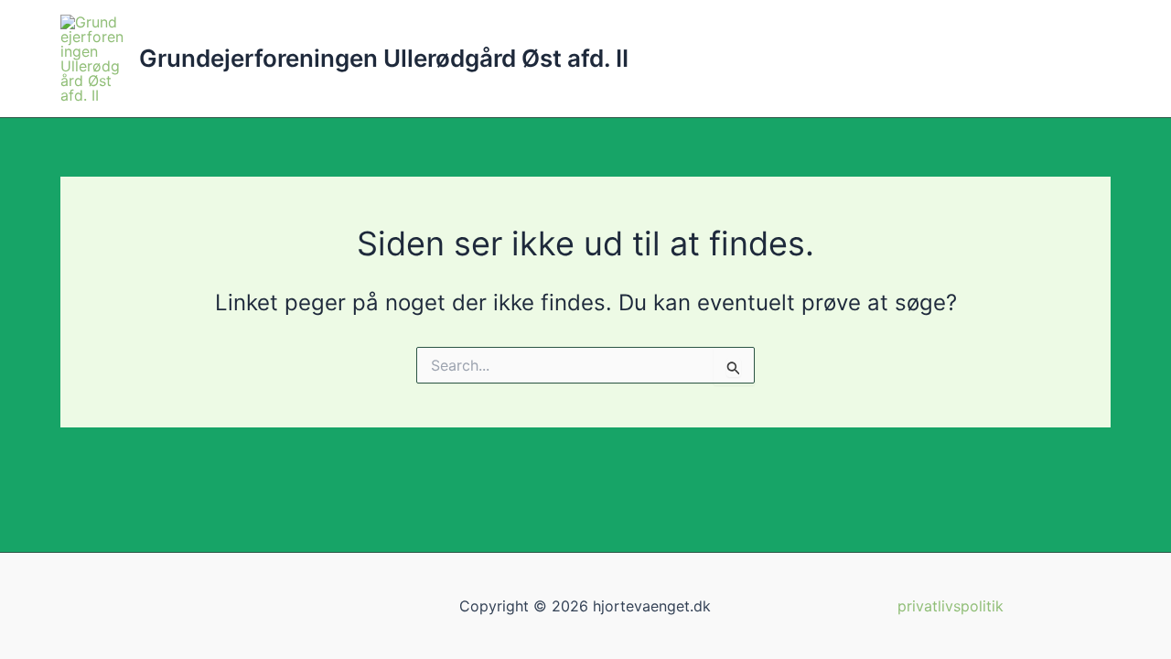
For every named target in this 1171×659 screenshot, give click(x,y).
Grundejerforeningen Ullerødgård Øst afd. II (383, 58)
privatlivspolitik (950, 606)
